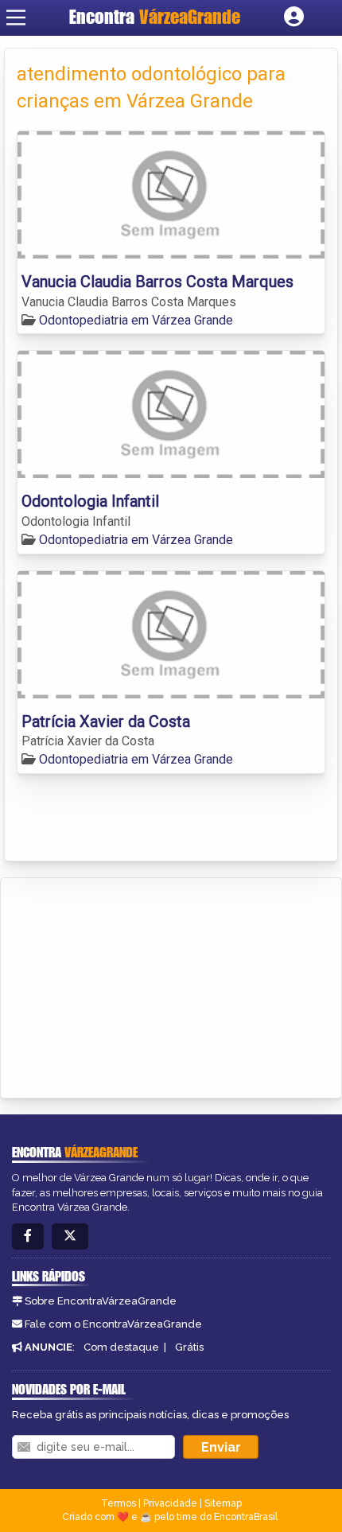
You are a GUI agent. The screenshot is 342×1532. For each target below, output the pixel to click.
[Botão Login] (294, 17)
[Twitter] (70, 1236)
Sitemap (223, 1503)
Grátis (189, 1347)
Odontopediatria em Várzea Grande (136, 320)
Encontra (154, 17)
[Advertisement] (132, 985)
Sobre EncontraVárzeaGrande (101, 1301)
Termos (118, 1503)
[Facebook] (28, 1236)
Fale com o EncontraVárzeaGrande (113, 1324)
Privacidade (170, 1503)
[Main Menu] (16, 17)
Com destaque (121, 1347)
